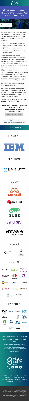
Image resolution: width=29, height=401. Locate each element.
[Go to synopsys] (14, 223)
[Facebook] (20, 367)
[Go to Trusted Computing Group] (11, 328)
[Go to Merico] (14, 192)
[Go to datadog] (23, 276)
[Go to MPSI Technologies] (5, 289)
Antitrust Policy (16, 395)
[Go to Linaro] (23, 283)
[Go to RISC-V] (23, 289)
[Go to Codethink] (14, 270)
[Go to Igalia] (5, 283)
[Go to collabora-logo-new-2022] (23, 270)
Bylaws (10, 395)
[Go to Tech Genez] (17, 322)
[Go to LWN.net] (17, 317)
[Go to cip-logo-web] (21, 252)
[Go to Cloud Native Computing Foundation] (14, 170)
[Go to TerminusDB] (10, 295)
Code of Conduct (14, 375)
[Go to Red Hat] (14, 202)
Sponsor (24, 375)
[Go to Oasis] (24, 317)
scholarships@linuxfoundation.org (12, 121)
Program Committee (21, 379)
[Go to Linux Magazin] (4, 317)
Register (4, 375)
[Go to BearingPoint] (5, 270)
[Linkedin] (12, 367)
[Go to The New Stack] (24, 322)
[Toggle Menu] (27, 3)
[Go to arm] (7, 253)
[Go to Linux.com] (11, 317)
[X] (8, 367)
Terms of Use (22, 394)
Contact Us (19, 381)
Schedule (7, 377)
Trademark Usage (17, 392)
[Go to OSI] (4, 322)
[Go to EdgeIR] (17, 312)
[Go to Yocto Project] (19, 295)
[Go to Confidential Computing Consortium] (5, 276)
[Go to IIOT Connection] (24, 312)
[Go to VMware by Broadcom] (14, 233)
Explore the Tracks (18, 377)
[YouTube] (16, 367)
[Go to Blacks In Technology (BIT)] (4, 312)
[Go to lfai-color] (14, 282)
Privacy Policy (16, 351)
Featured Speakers (7, 379)
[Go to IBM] (14, 147)
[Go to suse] (14, 213)
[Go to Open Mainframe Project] (14, 289)
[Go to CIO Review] (11, 312)
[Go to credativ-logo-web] (14, 276)
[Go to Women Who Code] (18, 328)
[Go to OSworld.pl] (11, 322)
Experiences (10, 381)
